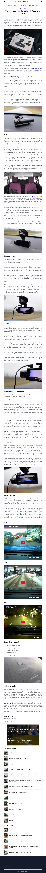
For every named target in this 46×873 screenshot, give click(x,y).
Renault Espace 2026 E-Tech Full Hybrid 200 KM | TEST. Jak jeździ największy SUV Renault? (25, 775)
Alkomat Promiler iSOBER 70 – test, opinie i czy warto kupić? (21, 835)
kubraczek (20, 15)
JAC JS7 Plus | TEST (12, 820)
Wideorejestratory (23, 8)
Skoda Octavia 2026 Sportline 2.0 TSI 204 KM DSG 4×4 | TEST (21, 786)
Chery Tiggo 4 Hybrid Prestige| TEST (16, 809)
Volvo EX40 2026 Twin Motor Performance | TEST (18, 792)
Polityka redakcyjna (7, 866)
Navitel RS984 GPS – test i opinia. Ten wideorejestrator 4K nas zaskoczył (23, 829)
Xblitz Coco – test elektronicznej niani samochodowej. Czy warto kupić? (23, 841)
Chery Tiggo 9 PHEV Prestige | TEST (16, 803)
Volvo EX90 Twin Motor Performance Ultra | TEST (19, 758)
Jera (8, 721)
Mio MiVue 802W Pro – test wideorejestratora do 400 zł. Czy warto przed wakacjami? (23, 847)
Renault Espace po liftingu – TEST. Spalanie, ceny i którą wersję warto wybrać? (24, 752)
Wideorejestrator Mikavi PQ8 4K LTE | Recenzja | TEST (20, 852)
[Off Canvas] (4, 1)
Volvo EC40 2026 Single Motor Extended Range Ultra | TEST (21, 797)
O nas (5, 859)
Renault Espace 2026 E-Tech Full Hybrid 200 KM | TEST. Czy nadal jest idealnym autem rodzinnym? (25, 781)
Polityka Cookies (7, 862)
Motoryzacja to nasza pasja (23, 1)
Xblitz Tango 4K (35, 68)
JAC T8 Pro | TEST (12, 814)
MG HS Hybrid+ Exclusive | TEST (15, 764)
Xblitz (11, 721)
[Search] (41, 1)
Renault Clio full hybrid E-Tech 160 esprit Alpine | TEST (20, 769)
